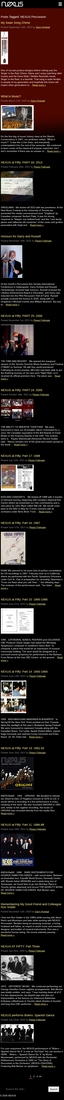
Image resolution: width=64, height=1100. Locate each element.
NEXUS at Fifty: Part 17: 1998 (20, 456)
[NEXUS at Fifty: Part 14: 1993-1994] (13, 716)
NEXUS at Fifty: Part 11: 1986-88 (22, 824)
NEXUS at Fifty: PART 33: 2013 (21, 162)
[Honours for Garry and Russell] (11, 281)
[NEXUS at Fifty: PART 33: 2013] (17, 204)
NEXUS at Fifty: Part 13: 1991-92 (22, 748)
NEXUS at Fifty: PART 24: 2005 (21, 390)
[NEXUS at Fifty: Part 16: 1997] (13, 567)
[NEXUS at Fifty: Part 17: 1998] (17, 494)
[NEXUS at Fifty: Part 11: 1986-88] (17, 869)
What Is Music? (11, 96)
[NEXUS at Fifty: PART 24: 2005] (17, 423)
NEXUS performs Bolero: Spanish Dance (27, 1015)
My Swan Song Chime (15, 22)
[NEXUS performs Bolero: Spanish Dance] (17, 1045)
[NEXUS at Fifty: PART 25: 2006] (17, 358)
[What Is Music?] (17, 133)
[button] (60, 4)
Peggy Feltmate (42, 167)
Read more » (39, 85)
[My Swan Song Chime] (4, 67)
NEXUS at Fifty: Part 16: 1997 (20, 523)
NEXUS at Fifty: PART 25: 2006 (21, 315)
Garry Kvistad (43, 27)
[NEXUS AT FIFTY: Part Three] (17, 983)
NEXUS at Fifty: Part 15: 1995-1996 (24, 599)
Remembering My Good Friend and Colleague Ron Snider (31, 906)
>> (40, 1076)
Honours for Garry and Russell (21, 236)
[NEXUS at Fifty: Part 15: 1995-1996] (17, 636)
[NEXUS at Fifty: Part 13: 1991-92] (17, 792)
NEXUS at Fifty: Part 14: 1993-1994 (24, 671)
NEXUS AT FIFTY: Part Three (20, 946)
